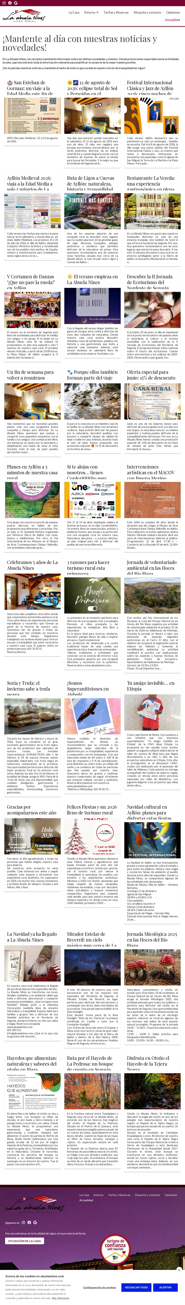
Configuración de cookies (99, 1287)
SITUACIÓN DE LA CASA (24, 1241)
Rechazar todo (136, 1287)
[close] (179, 1270)
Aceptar (165, 1287)
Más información (60, 1298)
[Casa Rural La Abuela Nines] (24, 15)
